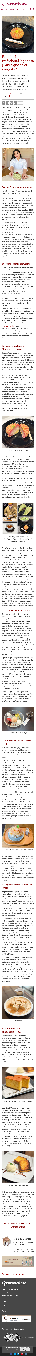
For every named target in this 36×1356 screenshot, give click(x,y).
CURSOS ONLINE (21, 9)
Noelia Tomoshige (8, 326)
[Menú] (32, 2)
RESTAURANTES (7, 9)
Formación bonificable (10, 1295)
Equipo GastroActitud (10, 1289)
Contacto (5, 1292)
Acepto (25, 1350)
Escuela (4, 1302)
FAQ (3, 1305)
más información (14, 1350)
